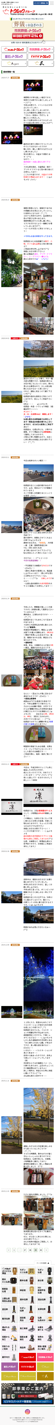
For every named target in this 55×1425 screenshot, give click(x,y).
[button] (52, 3)
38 (30, 1250)
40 (41, 1250)
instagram (27, 1411)
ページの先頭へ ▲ (42, 1263)
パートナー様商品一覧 (41, 3)
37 (25, 1250)
